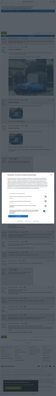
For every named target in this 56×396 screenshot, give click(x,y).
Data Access (28, 221)
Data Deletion (20, 221)
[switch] (45, 196)
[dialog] (28, 198)
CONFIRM (18, 216)
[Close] (51, 175)
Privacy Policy (36, 221)
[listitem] (28, 193)
